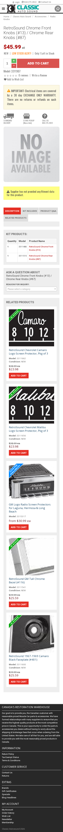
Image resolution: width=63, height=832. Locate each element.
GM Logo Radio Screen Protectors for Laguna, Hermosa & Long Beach (30, 508)
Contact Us (46, 2)
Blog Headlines (9, 797)
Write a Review (39, 75)
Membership (8, 822)
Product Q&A (48, 210)
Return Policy (8, 754)
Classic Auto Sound (22, 16)
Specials (6, 794)
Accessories (41, 16)
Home (6, 16)
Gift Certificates (9, 791)
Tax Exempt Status (10, 757)
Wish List (6, 816)
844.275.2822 (30, 2)
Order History (8, 813)
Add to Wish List (15, 79)
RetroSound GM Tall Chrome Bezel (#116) (27, 580)
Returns (5, 776)
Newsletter (7, 819)
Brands (5, 788)
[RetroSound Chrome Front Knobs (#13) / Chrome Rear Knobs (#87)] (32, 154)
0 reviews (23, 75)
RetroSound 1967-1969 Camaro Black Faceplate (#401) (29, 657)
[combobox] (31, 289)
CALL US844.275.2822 (47, 121)
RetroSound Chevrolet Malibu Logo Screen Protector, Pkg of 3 (28, 429)
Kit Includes (30, 210)
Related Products (15, 217)
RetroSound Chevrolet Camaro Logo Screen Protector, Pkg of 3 (28, 351)
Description (12, 210)
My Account (7, 809)
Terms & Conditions (11, 760)
